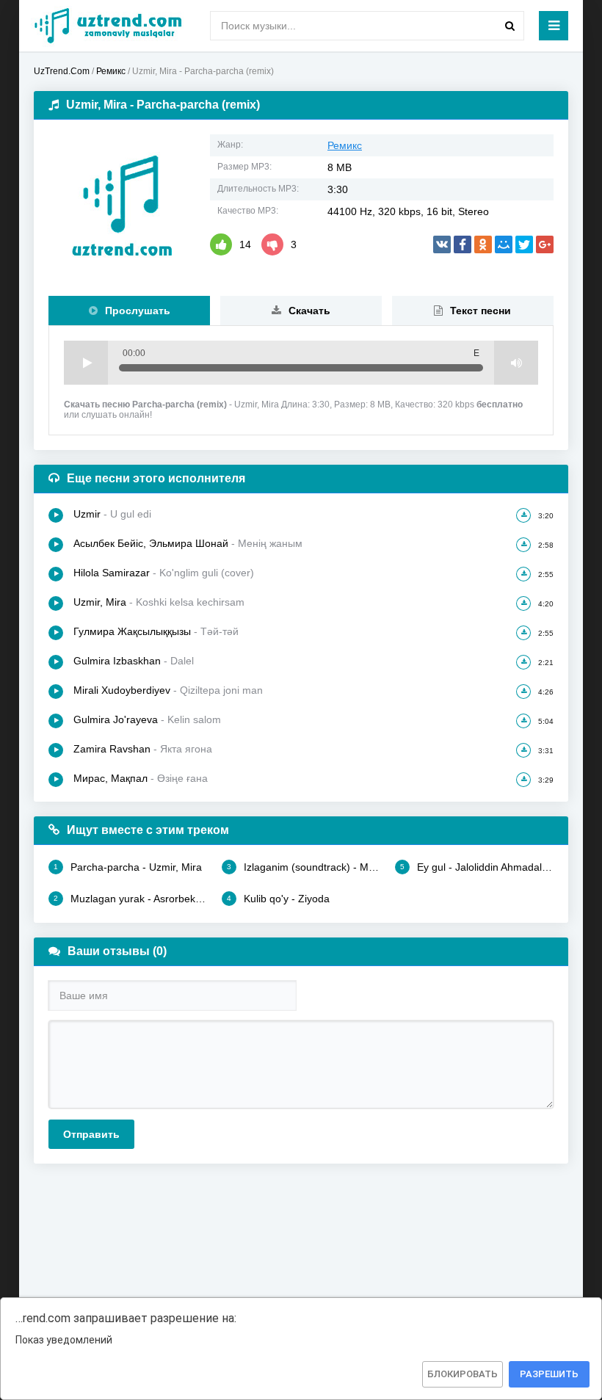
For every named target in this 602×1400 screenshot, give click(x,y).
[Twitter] (524, 244)
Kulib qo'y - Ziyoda (278, 898)
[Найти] (509, 25)
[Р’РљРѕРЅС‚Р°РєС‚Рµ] (442, 244)
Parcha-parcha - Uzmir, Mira (128, 867)
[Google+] (545, 244)
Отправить (91, 1134)
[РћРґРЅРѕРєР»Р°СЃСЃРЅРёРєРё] (483, 244)
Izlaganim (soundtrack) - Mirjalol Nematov (303, 867)
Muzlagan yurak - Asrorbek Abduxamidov (130, 898)
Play (86, 363)
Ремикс (344, 145)
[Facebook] (462, 244)
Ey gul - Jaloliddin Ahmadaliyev (477, 867)
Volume (516, 363)
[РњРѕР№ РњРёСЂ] (503, 244)
